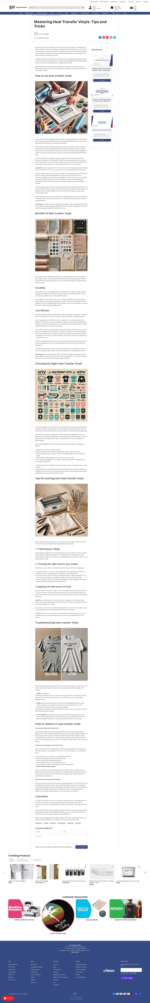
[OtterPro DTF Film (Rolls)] (48, 871)
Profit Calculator (104, 1)
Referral (33, 977)
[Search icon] (83, 7)
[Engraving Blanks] (92, 908)
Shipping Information (81, 964)
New (21, 13)
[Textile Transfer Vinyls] (58, 915)
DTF (52, 13)
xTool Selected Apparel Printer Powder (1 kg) (127, 881)
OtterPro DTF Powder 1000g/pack (17, 881)
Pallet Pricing (114, 1)
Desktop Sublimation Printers (24, 920)
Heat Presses (36, 860)
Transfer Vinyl (11, 969)
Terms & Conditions (81, 969)
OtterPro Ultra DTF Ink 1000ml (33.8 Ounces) (73, 881)
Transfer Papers (85, 13)
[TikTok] (132, 973)
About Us (138, 1)
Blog (33, 15)
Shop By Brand (29, 13)
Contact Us (131, 1)
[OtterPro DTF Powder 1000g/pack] (21, 871)
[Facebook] (122, 973)
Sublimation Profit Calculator (60, 977)
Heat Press (96, 13)
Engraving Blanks (92, 920)
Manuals (55, 972)
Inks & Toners (115, 13)
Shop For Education (36, 974)
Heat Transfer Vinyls (61, 823)
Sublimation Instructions (59, 974)
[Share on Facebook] (100, 37)
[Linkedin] (124, 973)
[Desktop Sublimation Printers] (24, 908)
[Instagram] (127, 973)
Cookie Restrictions (81, 977)
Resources (122, 1)
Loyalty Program (35, 969)
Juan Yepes (46, 34)
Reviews (55, 964)
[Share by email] (111, 37)
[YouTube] (135, 973)
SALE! (124, 13)
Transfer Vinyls (70, 823)
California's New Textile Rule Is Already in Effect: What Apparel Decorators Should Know (101, 69)
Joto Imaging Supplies (22, 994)
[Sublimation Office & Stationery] (126, 908)
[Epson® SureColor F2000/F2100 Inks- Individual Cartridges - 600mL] (102, 871)
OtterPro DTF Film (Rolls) (41, 881)
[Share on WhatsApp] (114, 37)
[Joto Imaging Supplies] (18, 7)
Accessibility (56, 985)
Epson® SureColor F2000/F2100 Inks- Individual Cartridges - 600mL (101, 881)
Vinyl (66, 13)
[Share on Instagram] (103, 37)
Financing (55, 979)
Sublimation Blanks (42, 13)
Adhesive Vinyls (39, 823)
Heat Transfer (52, 823)
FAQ (54, 982)
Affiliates (33, 979)
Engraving (74, 13)
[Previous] (5, 872)
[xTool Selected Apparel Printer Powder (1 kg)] (129, 871)
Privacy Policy (79, 972)
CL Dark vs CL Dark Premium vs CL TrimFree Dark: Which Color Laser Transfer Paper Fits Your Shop (101, 100)
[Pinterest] (130, 973)
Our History (34, 964)
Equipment (105, 13)
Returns (78, 974)
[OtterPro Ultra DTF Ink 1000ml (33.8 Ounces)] (75, 871)
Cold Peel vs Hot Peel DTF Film (101, 130)
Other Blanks (11, 967)
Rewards (145, 1)
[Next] (145, 872)
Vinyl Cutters (78, 823)
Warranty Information (81, 967)
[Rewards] (8, 998)
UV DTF (59, 13)
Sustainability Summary (37, 967)
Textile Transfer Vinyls (58, 933)
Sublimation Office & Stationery (126, 920)
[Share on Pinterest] (107, 37)
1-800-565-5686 (94, 1)
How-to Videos (57, 969)
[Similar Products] (31, 866)
